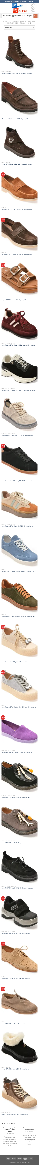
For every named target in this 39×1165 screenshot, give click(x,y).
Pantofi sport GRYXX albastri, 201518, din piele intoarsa (19, 571)
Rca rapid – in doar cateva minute (29, 1128)
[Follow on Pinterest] (32, 11)
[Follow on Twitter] (32, 8)
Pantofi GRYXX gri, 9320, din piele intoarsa (15, 843)
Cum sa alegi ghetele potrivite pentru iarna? (10, 1129)
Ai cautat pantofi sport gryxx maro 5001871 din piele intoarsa (21, 22)
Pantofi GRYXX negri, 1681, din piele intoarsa (16, 933)
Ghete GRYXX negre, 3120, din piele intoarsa (16, 1069)
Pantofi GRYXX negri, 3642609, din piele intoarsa (17, 888)
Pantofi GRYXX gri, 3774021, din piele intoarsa (16, 1024)
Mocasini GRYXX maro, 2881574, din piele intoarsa (18, 119)
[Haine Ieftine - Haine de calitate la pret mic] (20, 8)
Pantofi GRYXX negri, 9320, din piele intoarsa (16, 797)
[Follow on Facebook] (32, 4)
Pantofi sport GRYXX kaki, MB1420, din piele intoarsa (18, 616)
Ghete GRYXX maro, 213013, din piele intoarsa (17, 164)
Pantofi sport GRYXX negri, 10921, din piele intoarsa (18, 390)
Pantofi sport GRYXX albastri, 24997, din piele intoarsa (19, 707)
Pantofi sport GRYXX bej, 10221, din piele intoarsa (17, 435)
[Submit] (36, 16)
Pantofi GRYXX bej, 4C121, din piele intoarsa (16, 978)
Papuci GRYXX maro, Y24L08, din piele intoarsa (17, 300)
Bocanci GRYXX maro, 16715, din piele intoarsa (17, 73)
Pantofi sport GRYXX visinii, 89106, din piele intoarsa (18, 345)
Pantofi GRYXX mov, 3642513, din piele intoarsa (17, 752)
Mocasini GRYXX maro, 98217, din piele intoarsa (17, 209)
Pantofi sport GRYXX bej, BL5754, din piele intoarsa (18, 526)
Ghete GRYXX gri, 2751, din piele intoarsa (15, 1114)
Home (5, 21)
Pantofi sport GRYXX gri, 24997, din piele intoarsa (17, 662)
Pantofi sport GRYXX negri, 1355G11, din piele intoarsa (19, 481)
